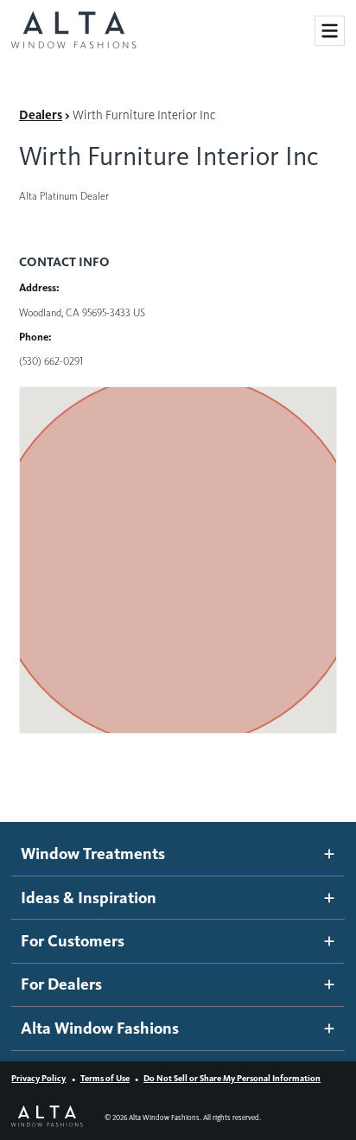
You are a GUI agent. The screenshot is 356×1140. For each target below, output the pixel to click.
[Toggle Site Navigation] (330, 31)
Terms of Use (105, 1078)
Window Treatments (93, 853)
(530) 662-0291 (51, 360)
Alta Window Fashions (100, 1028)
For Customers (72, 941)
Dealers (40, 115)
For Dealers (61, 984)
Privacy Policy (38, 1078)
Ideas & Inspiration (88, 898)
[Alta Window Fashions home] (73, 31)
